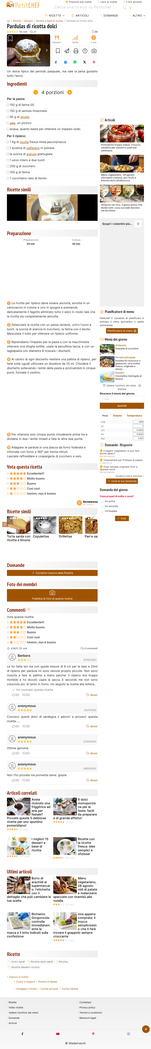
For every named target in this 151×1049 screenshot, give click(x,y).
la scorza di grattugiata (31, 154)
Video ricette (16, 1007)
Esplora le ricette (18, 976)
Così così (33, 488)
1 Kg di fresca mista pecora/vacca (38, 142)
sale (12, 123)
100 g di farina (20, 172)
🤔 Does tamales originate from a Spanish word (118, 468)
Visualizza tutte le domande (128, 476)
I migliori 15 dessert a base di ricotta (40, 844)
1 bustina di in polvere (32, 148)
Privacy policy (87, 1007)
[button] (10, 50)
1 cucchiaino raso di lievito (28, 178)
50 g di (19, 117)
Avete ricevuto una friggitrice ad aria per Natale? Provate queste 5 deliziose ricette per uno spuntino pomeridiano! (28, 812)
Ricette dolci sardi (42, 961)
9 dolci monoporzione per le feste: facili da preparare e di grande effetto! (75, 809)
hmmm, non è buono (41, 493)
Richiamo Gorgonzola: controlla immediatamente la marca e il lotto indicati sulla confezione (28, 925)
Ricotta (63, 961)
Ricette (54, 15)
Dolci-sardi (18, 961)
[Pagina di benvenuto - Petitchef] (8, 20)
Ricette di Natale (47, 981)
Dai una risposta (107, 456)
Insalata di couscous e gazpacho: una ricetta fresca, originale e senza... (128, 365)
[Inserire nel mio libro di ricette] (56, 51)
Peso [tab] (105, 415)
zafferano (33, 148)
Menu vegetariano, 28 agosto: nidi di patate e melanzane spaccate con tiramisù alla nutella (75, 889)
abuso (93, 694)
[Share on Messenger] (65, 62)
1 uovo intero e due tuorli (27, 160)
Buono (31, 483)
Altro (137, 15)
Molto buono (35, 478)
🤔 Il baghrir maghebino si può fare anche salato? (119, 452)
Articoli (82, 15)
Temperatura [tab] (134, 415)
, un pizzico (20, 123)
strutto (24, 117)
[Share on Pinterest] (94, 62)
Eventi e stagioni (25, 981)
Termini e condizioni (90, 1012)
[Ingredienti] (5, 524)
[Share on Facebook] (56, 62)
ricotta (24, 142)
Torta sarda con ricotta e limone (19, 538)
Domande (110, 15)
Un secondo (111, 506)
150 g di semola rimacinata (28, 111)
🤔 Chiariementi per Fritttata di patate (121, 460)
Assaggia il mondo (26, 988)
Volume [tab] (117, 415)
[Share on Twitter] (84, 62)
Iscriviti (122, 405)
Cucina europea (49, 988)
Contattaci (85, 1002)
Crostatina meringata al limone (128, 377)
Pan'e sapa (93, 536)
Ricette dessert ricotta (25, 967)
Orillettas (65, 536)
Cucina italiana (70, 988)
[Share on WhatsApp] (75, 62)
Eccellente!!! (35, 473)
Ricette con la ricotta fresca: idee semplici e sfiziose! (86, 846)
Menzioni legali (87, 1018)
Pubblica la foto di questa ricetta (52, 598)
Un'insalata (111, 510)
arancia (31, 154)
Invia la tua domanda (124, 481)
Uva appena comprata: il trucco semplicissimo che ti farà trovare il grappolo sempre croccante (75, 925)
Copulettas (41, 536)
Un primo (110, 501)
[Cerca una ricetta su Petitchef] (125, 7)
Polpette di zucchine (126, 348)
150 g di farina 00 (22, 105)
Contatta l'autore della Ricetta (54, 572)
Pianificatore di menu (120, 330)
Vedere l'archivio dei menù (121, 385)
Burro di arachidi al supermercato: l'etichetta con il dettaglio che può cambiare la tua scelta (29, 889)
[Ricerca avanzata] (130, 8)
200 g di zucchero (22, 166)
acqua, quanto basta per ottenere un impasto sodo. (45, 129)
